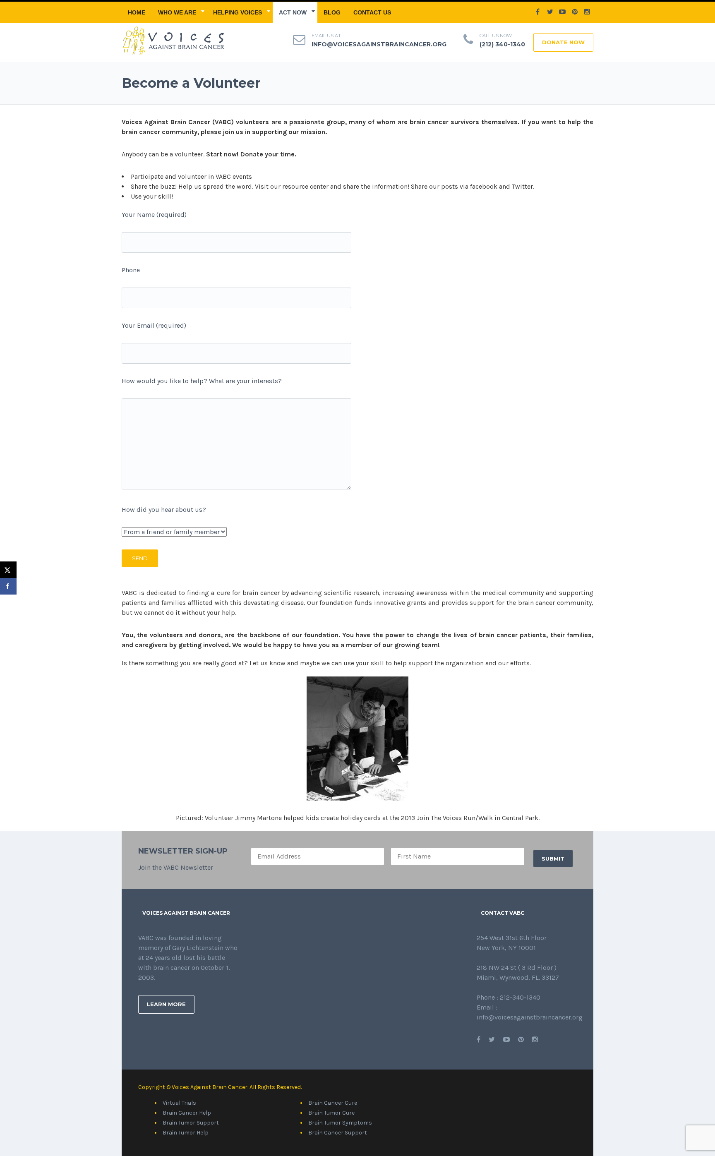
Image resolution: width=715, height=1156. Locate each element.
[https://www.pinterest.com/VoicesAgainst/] (521, 1039)
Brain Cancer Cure (332, 1102)
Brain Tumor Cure (331, 1112)
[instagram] (587, 12)
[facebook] (537, 12)
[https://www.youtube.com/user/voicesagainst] (506, 1039)
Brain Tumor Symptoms (340, 1122)
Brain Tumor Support (191, 1122)
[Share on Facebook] (8, 586)
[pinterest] (575, 12)
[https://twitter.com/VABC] (492, 1039)
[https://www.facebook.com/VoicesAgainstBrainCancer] (478, 1039)
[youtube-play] (562, 12)
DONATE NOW (563, 42)
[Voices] (173, 40)
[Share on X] (8, 569)
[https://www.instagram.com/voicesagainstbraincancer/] (535, 1039)
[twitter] (550, 12)
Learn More (166, 1004)
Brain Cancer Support (337, 1132)
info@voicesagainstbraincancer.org (379, 44)
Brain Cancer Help (187, 1112)
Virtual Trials (179, 1102)
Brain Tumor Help (186, 1132)
